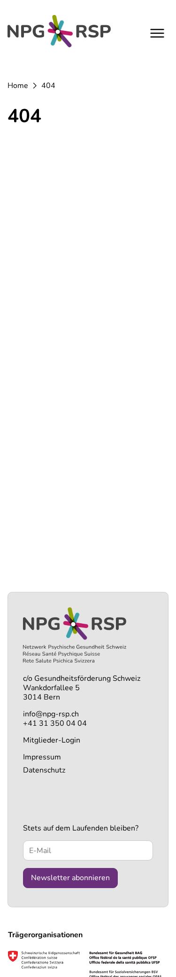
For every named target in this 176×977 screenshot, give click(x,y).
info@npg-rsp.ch (51, 714)
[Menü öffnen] (157, 33)
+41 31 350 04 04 (55, 723)
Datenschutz (44, 770)
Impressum (42, 757)
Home (18, 85)
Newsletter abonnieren (70, 878)
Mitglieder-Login (51, 740)
